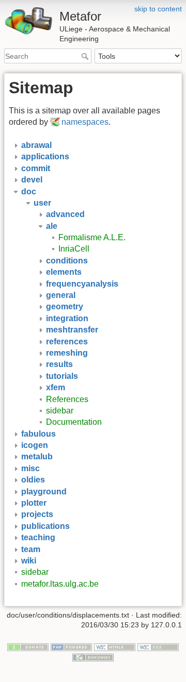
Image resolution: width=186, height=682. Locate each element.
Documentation (74, 422)
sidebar (59, 410)
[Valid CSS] (158, 646)
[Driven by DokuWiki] (93, 657)
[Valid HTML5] (114, 646)
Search (86, 56)
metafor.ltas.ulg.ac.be (60, 583)
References (67, 399)
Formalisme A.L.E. (92, 237)
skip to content (158, 9)
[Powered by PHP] (71, 646)
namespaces (85, 122)
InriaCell (73, 248)
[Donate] (28, 646)
